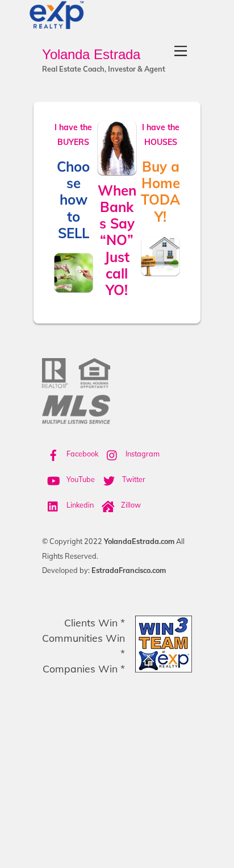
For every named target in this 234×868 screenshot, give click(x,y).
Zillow (130, 504)
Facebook (81, 453)
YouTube (80, 479)
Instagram (142, 453)
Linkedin (79, 504)
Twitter (132, 479)
